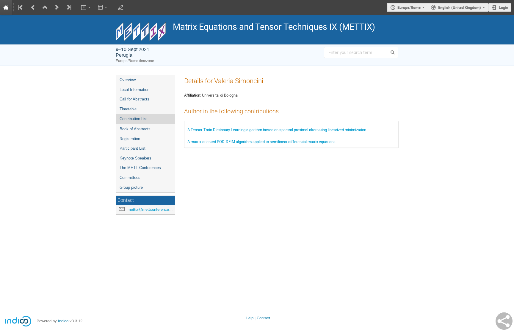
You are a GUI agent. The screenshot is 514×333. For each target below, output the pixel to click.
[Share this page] (504, 321)
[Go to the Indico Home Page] (6, 7)
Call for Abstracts (134, 99)
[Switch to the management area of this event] (121, 7)
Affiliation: (192, 95)
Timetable (128, 109)
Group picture (131, 187)
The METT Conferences (140, 167)
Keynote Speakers (135, 158)
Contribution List (134, 119)
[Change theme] (103, 7)
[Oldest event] (21, 7)
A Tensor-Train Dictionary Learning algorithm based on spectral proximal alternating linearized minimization (276, 129)
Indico (63, 320)
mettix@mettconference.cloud (153, 209)
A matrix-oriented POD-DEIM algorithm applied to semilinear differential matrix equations (261, 141)
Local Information (134, 89)
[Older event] (33, 7)
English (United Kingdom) (459, 7)
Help (249, 317)
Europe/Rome (409, 7)
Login (503, 7)
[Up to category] (45, 7)
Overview (128, 80)
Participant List (132, 148)
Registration (130, 139)
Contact (263, 317)
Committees (130, 177)
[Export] (86, 7)
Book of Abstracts (135, 129)
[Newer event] (57, 7)
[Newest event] (68, 7)
